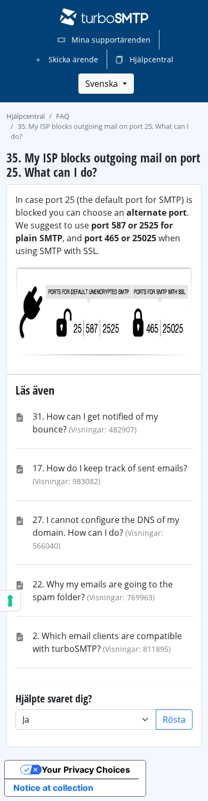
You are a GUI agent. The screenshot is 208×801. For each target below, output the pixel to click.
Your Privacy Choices (86, 769)
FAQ (62, 116)
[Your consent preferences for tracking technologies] (10, 601)
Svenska (102, 83)
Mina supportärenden (109, 40)
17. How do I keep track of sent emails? (110, 468)
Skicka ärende (72, 59)
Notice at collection (53, 787)
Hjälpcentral (150, 59)
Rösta (174, 719)
